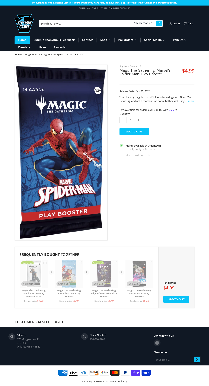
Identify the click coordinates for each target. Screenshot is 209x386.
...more (190, 101)
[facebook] (157, 342)
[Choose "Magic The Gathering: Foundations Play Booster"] (150, 262)
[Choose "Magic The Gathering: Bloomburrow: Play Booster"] (80, 262)
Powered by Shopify (118, 381)
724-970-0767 (97, 339)
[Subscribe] (197, 359)
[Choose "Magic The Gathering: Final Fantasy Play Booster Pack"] (45, 262)
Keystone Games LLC (98, 381)
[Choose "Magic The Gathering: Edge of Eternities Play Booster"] (115, 262)
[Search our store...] (159, 23)
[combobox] (101, 23)
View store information (139, 155)
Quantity (124, 114)
